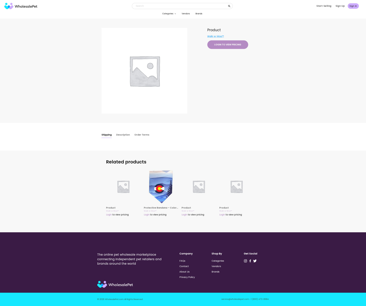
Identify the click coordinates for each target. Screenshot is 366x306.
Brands (199, 13)
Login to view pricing (227, 44)
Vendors (186, 13)
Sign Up (340, 6)
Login (109, 214)
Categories (167, 13)
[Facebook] (250, 261)
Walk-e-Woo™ (215, 36)
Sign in (353, 5)
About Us (184, 271)
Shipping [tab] (107, 134)
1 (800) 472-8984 (260, 299)
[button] (174, 13)
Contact (184, 266)
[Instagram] (245, 261)
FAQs (182, 260)
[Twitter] (255, 261)
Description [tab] (123, 134)
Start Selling (324, 6)
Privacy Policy (187, 277)
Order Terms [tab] (141, 134)
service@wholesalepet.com (235, 299)
